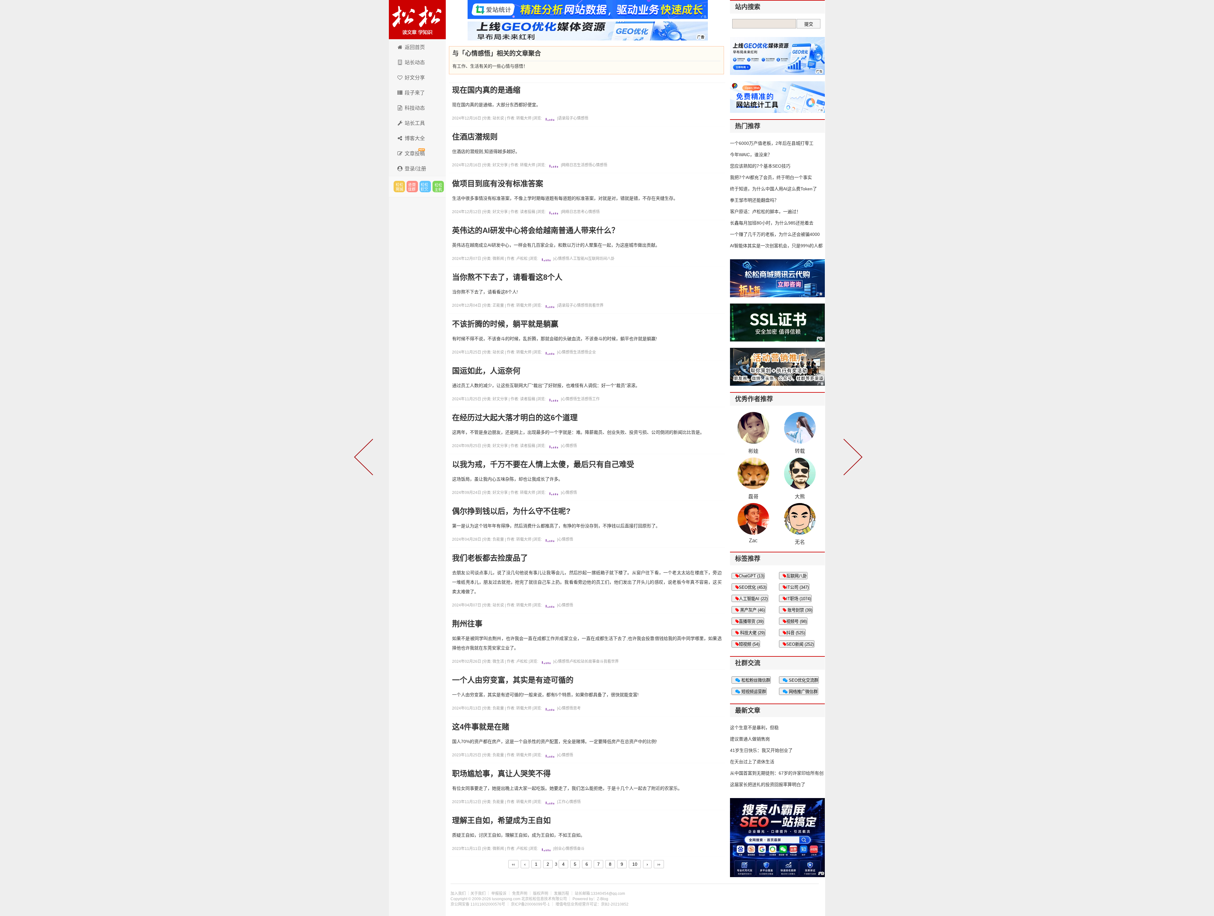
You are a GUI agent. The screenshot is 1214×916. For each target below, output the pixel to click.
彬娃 (753, 451)
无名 (800, 542)
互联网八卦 (796, 576)
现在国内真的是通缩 (486, 90)
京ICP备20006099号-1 (530, 904)
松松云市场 (399, 186)
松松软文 (425, 186)
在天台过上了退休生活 (752, 761)
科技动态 (415, 108)
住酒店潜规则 (475, 137)
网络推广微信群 (803, 691)
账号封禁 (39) (799, 610)
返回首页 (415, 47)
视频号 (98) (796, 621)
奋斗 (600, 661)
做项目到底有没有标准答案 (497, 184)
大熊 (800, 496)
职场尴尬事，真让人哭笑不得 (501, 774)
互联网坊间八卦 (601, 258)
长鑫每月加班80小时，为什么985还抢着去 (771, 222)
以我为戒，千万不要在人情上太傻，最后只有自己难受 (543, 464)
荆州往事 (467, 624)
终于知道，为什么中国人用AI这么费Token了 (773, 188)
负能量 (499, 539)
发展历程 (561, 893)
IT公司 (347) (797, 587)
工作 (596, 399)
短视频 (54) (749, 644)
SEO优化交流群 (803, 680)
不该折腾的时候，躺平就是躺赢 (505, 324)
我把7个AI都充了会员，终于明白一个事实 (771, 177)
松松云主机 (438, 186)
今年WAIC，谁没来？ (751, 154)
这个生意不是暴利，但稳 (754, 727)
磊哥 (753, 496)
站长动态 (415, 62)
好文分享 (415, 77)
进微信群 (412, 186)
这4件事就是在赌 (480, 727)
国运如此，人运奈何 (486, 371)
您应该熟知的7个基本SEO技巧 (760, 166)
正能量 (499, 305)
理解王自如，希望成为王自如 (501, 820)
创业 (558, 848)
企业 (592, 352)
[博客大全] (852, 458)
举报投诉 (498, 893)
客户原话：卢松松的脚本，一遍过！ (765, 211)
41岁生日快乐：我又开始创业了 (761, 750)
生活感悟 (584, 165)
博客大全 (415, 138)
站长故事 (588, 661)
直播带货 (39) (751, 621)
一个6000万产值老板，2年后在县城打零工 (771, 143)
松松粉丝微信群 (755, 680)
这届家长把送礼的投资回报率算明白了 (767, 784)
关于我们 (478, 893)
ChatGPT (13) (751, 576)
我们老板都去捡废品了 (490, 558)
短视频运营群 (753, 691)
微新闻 (499, 258)
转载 (800, 451)
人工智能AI (578, 258)
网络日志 (569, 165)
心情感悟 (580, 118)
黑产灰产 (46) (752, 610)
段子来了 (415, 92)
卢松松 (522, 258)
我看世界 (596, 305)
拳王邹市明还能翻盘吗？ (754, 200)
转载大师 (523, 118)
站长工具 (415, 123)
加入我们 (458, 893)
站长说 (499, 118)
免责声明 (519, 893)
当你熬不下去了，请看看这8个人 (507, 277)
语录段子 (565, 118)
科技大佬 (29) (752, 632)
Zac (753, 540)
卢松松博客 (417, 19)
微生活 (499, 661)
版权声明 (540, 893)
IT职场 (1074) (798, 598)
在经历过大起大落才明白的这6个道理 (515, 418)
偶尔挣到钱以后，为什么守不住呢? (511, 511)
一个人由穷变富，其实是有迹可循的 (512, 680)
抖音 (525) (795, 632)
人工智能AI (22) (753, 598)
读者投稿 (527, 212)
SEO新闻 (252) (800, 644)
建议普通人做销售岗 (750, 738)
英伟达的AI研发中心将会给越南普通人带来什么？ (535, 230)
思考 (581, 212)
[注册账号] (365, 458)
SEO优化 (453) (752, 587)
